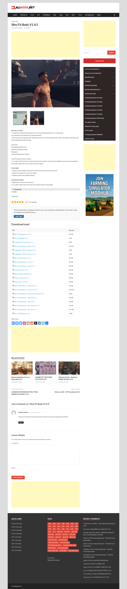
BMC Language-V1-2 (21, 238)
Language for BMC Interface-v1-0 (25, 254)
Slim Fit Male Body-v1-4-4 (22, 258)
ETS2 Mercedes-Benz (54, 545)
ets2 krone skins (53, 542)
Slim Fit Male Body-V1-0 (22, 313)
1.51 (58, 529)
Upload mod (99, 61)
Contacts (23, 15)
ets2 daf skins (63, 540)
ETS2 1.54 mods (17, 533)
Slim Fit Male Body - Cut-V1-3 (23, 262)
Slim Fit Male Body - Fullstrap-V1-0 (25, 286)
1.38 (63, 523)
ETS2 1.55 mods (17, 530)
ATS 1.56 (65, 537)
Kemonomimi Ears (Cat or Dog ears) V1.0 (20, 378)
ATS (38, 15)
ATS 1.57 (72, 537)
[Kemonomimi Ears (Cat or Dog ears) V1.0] (22, 375)
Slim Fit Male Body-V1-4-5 (22, 234)
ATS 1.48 (74, 531)
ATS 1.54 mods (16, 547)
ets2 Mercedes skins (69, 545)
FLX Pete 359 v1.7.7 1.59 (101, 577)
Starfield (46, 15)
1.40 (72, 523)
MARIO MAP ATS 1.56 (103, 567)
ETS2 (32, 15)
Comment (15, 443)
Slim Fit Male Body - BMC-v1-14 (24, 246)
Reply (21, 422)
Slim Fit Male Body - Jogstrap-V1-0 (25, 297)
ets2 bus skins (52, 540)
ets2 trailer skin (53, 550)
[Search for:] (99, 53)
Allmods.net (18, 586)
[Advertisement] (45, 44)
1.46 (67, 526)
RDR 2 (99, 15)
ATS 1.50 (58, 534)
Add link (18, 216)
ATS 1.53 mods (16, 550)
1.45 (63, 526)
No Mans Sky (89, 15)
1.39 (67, 523)
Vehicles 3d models (53, 560)
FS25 (54, 15)
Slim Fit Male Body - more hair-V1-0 (25, 309)
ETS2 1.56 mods (17, 527)
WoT (73, 15)
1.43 (54, 526)
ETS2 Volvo (63, 550)
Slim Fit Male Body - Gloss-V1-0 (24, 301)
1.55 (76, 529)
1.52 (63, 529)
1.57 (54, 531)
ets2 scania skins (63, 548)
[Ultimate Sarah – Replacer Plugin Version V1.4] (69, 375)
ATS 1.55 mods (16, 543)
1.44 (58, 526)
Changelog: (17, 189)
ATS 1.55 (58, 537)
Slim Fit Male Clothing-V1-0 (23, 274)
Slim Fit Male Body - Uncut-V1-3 (24, 266)
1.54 (72, 529)
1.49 (49, 529)
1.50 (54, 529)
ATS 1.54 (51, 537)
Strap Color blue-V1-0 (21, 270)
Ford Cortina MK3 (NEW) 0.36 (98, 560)
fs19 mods (50, 558)
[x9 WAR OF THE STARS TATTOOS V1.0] (45, 375)
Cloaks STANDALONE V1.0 (102, 574)
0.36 (49, 523)
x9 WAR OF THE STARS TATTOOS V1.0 (43, 378)
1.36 (54, 523)
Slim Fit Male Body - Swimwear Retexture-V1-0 (29, 294)
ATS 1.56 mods (16, 540)
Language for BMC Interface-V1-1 (25, 250)
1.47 (72, 526)
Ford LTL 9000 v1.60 (98, 564)
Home (15, 15)
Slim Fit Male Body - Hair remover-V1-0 (27, 305)
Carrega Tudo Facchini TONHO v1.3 (99, 570)
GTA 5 (80, 15)
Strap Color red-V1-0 (21, 282)
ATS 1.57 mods (16, 537)
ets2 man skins (64, 542)
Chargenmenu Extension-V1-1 (23, 242)
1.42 (49, 526)
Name (13, 468)
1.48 (76, 526)
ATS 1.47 (67, 531)
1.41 (76, 523)
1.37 (58, 523)
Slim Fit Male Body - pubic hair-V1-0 (25, 290)
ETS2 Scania (52, 548)
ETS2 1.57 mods (17, 523)
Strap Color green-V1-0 (21, 278)
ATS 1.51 (65, 534)
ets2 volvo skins (73, 550)
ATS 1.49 (51, 534)
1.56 (49, 531)
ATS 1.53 (72, 534)
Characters (14, 21)
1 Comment (27, 28)
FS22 (60, 15)
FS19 (67, 15)
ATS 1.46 (59, 531)
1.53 (67, 529)
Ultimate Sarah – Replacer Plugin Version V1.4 (68, 378)
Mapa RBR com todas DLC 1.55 (100, 529)
